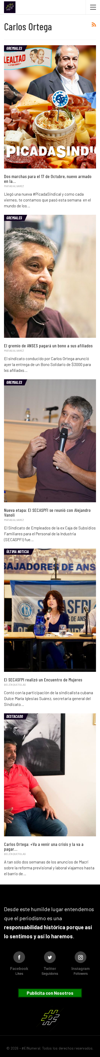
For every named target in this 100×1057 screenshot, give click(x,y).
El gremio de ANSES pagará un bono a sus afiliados (48, 345)
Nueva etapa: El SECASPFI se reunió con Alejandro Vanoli (47, 512)
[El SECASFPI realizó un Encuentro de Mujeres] (50, 610)
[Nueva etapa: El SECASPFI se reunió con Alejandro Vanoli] (50, 440)
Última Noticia (17, 551)
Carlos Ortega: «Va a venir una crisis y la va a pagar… (43, 846)
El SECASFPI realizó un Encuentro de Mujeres (43, 679)
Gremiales (14, 48)
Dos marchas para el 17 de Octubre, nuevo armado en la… (47, 178)
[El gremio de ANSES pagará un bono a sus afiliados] (50, 276)
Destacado (14, 716)
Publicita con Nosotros (50, 993)
